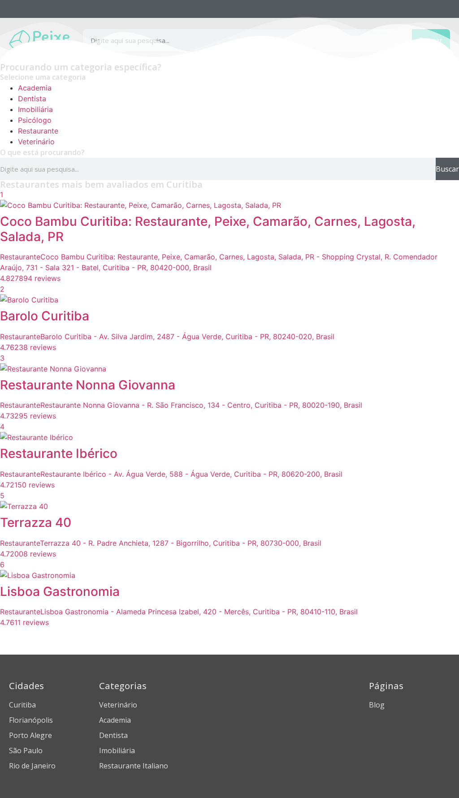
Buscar (447, 169)
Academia (35, 87)
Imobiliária (35, 109)
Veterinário (36, 141)
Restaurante (38, 130)
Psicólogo (35, 120)
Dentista (32, 98)
